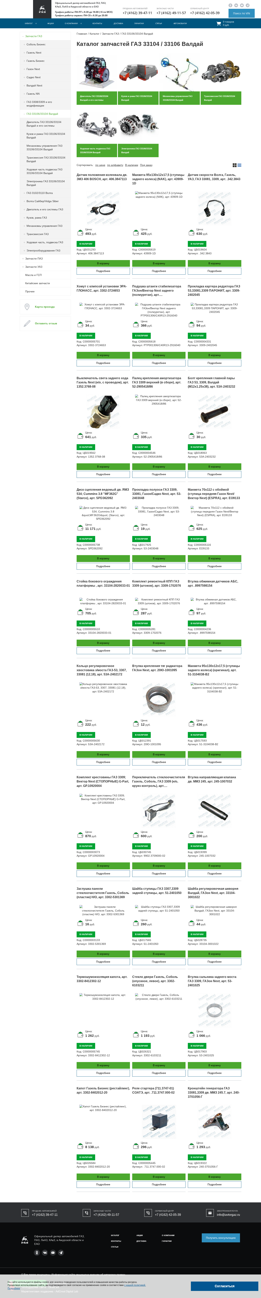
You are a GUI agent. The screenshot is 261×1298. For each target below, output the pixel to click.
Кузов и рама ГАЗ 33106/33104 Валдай (46, 135)
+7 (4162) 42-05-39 (205, 13)
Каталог (29, 23)
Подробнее (103, 270)
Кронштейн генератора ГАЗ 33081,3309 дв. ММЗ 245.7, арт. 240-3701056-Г (214, 1092)
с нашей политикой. (135, 1285)
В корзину (103, 263)
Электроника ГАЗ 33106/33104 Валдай (46, 183)
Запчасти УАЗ (33, 266)
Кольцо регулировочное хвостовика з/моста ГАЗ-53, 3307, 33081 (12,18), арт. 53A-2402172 (102, 670)
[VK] (236, 5)
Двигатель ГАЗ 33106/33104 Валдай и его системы (44, 123)
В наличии (131, 165)
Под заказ (146, 165)
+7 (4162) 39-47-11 (137, 13)
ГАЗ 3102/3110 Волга (40, 192)
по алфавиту (115, 165)
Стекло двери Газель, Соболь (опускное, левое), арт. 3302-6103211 (155, 981)
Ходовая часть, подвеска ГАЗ (45, 242)
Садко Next (34, 77)
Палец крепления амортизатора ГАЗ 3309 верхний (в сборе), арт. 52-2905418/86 (156, 382)
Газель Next (34, 52)
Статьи (158, 23)
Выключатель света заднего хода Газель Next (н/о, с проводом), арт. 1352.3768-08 (103, 382)
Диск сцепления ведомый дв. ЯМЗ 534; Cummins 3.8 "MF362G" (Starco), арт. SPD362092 (103, 494)
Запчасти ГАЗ (33, 36)
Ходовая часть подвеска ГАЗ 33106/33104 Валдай (44, 171)
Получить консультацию (221, 1237)
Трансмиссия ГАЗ (38, 234)
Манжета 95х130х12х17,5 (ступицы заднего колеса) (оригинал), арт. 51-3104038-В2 (214, 670)
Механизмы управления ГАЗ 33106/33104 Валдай (44, 147)
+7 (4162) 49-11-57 (171, 13)
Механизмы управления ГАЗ (44, 225)
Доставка (118, 23)
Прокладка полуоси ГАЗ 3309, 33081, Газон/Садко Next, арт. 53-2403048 (156, 494)
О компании (71, 23)
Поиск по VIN (241, 13)
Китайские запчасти (37, 283)
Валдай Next (34, 85)
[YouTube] (242, 5)
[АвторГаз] (24, 1240)
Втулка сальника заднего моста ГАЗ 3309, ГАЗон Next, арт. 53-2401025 (212, 981)
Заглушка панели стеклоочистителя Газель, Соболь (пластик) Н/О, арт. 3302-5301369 (103, 893)
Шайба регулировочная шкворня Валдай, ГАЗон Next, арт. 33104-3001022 (213, 893)
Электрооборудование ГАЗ (43, 250)
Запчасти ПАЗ (34, 258)
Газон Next (33, 69)
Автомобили (180, 23)
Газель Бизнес (36, 60)
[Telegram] (248, 5)
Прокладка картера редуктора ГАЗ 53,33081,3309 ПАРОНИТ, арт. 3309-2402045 (214, 290)
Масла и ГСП (33, 275)
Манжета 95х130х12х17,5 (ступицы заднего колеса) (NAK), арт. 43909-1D (158, 179)
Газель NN (33, 93)
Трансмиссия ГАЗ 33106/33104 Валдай (46, 159)
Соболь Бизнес (36, 44)
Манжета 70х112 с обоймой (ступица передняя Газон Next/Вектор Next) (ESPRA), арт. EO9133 (214, 494)
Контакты (97, 23)
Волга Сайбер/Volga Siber (43, 201)
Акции (50, 23)
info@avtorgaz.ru (228, 1214)
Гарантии (139, 23)
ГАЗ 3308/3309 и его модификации (39, 103)
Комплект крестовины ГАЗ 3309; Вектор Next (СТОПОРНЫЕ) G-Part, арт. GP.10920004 (103, 781)
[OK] (230, 5)
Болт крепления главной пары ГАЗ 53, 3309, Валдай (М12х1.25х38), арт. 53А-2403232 (211, 382)
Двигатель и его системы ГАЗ (45, 209)
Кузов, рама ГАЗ (37, 217)
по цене (100, 165)
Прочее (30, 291)
